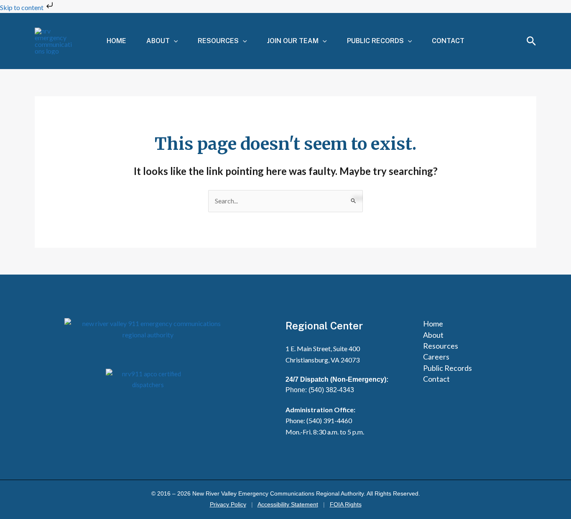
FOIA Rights (346, 504)
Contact (448, 41)
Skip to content (22, 7)
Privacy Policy (228, 504)
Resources (218, 41)
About (158, 41)
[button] (174, 41)
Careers (436, 356)
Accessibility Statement (287, 504)
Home (116, 41)
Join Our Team (293, 41)
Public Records (375, 41)
